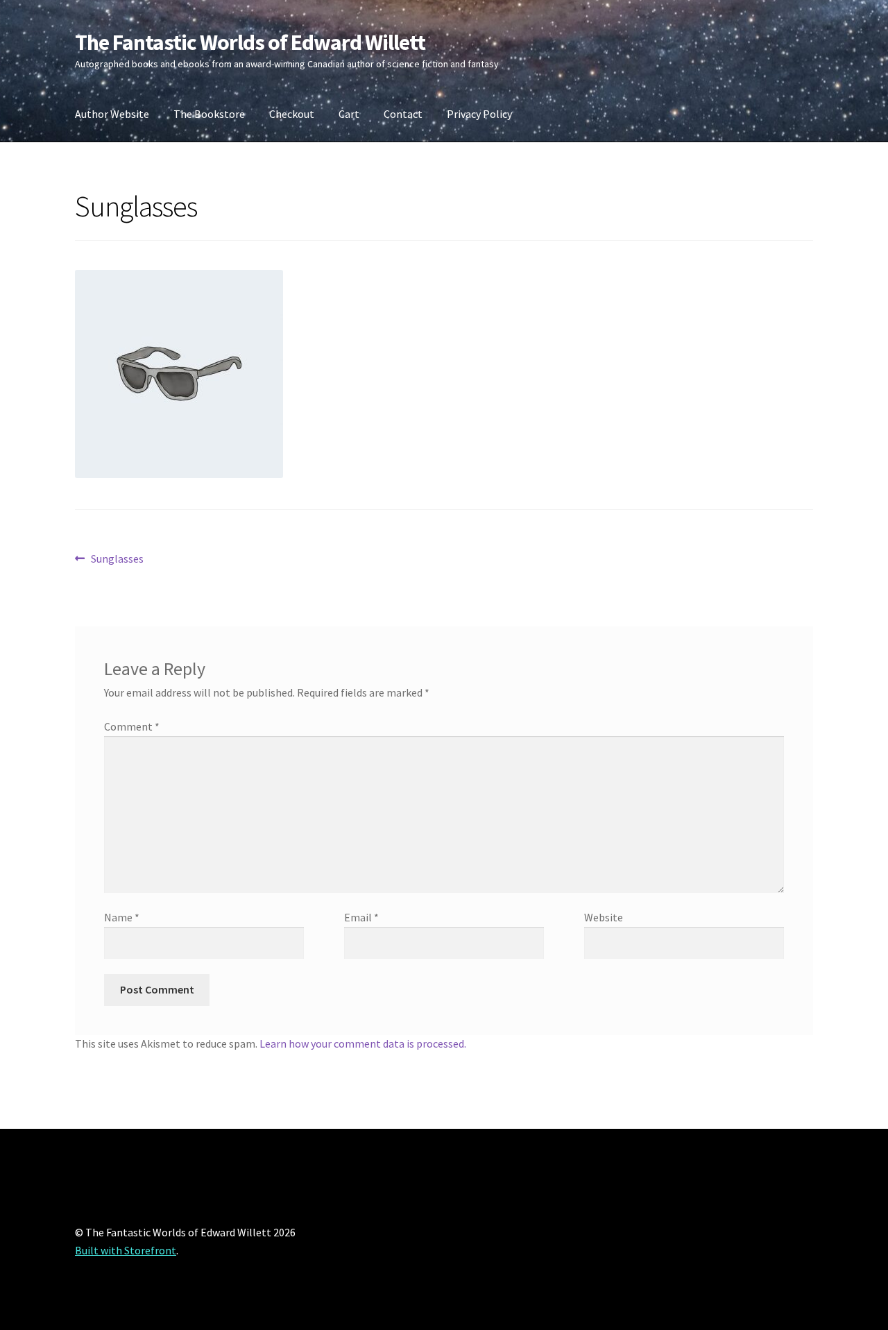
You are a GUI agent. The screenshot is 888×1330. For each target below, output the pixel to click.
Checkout (291, 114)
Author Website (112, 114)
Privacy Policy (479, 114)
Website (603, 917)
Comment (132, 726)
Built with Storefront (125, 1250)
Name (121, 917)
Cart (349, 114)
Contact (403, 114)
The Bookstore (209, 114)
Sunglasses (117, 559)
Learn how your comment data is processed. (362, 1043)
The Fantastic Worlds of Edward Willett (250, 42)
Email (361, 917)
